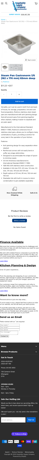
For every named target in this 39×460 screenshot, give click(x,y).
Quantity (4, 90)
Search (7, 452)
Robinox (6, 82)
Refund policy (29, 452)
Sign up (31, 420)
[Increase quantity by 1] (19, 94)
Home (3, 19)
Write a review (19, 221)
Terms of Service (17, 452)
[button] (4, 67)
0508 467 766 (25, 14)
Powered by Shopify (19, 456)
